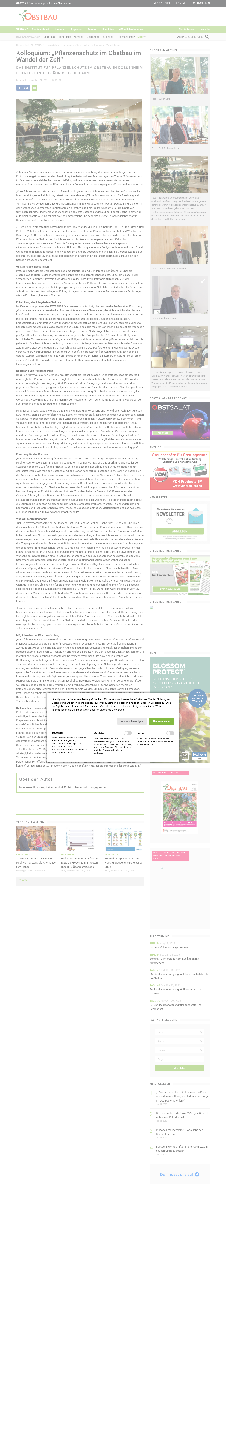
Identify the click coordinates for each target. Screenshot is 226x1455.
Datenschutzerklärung (111, 709)
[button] (132, 721)
